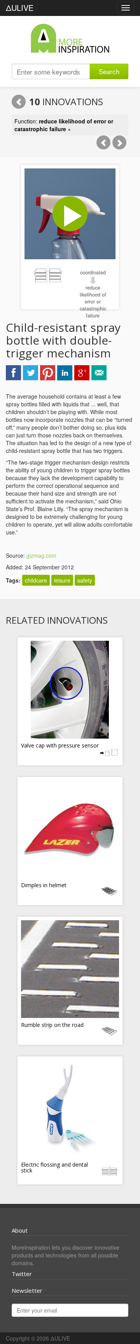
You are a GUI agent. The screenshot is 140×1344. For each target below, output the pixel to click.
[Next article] (119, 142)
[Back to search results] (19, 102)
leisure (62, 580)
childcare (36, 580)
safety (84, 580)
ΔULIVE (19, 7)
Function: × (63, 125)
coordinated (93, 272)
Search (109, 71)
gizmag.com (41, 555)
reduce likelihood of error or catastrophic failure (93, 301)
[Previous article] (103, 142)
